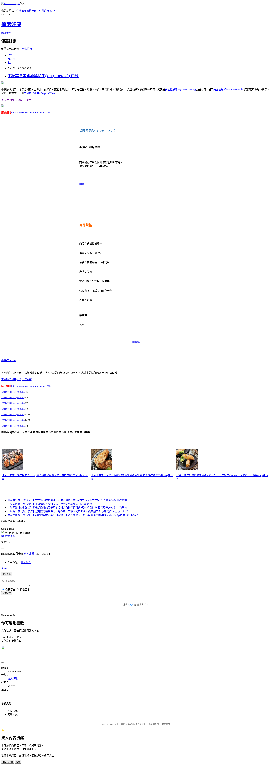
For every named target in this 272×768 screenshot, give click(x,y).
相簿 (10, 55)
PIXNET (112, 724)
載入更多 (7, 574)
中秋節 (136, 342)
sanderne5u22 (8, 536)
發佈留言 (7, 593)
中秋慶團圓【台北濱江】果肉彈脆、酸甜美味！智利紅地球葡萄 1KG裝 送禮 (50, 504)
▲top (4, 568)
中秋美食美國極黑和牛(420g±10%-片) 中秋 (43, 76)
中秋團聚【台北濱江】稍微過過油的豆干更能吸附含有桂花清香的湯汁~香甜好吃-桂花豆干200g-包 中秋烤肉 (67, 507)
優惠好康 (11, 24)
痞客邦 (27, 553)
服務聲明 (166, 724)
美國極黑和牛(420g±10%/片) (16, 379)
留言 (34, 553)
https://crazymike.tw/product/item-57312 (31, 112)
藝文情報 (27, 48)
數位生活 (26, 562)
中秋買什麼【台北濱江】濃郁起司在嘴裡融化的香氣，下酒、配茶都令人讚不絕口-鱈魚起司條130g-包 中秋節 (68, 511)
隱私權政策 (154, 724)
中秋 (81, 184)
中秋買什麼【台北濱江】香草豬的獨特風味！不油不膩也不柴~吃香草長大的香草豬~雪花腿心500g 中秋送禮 (67, 500)
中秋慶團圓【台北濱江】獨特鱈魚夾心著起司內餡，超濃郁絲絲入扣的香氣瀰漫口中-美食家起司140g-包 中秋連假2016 (73, 515)
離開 (18, 762)
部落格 (11, 58)
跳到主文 (6, 33)
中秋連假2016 (8, 360)
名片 (10, 62)
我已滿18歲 (8, 762)
